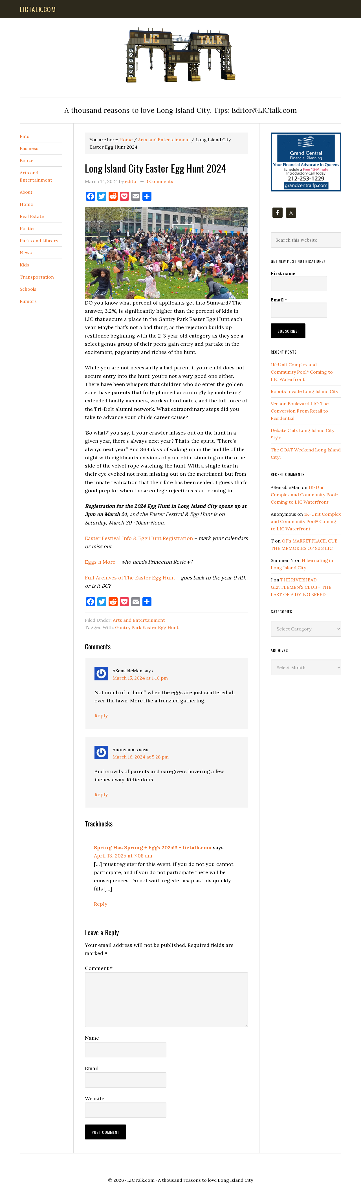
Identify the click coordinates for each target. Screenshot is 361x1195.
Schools (28, 289)
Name (92, 1038)
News (26, 252)
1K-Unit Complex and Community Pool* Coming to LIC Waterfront (302, 372)
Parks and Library (39, 240)
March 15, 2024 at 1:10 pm (140, 678)
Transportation (37, 277)
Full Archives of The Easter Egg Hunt (130, 577)
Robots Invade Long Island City (304, 391)
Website (94, 1098)
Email (92, 1068)
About (26, 192)
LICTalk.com (141, 1180)
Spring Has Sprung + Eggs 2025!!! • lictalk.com (153, 847)
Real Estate (32, 216)
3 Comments (159, 181)
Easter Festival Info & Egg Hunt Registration (139, 538)
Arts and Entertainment (139, 620)
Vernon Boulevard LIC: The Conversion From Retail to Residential (300, 411)
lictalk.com (38, 9)
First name (283, 273)
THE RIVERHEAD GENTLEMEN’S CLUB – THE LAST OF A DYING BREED (301, 587)
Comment (99, 968)
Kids (24, 265)
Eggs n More (100, 562)
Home (26, 204)
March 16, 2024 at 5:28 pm (141, 757)
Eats (24, 136)
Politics (28, 228)
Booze (26, 160)
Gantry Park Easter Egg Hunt (147, 627)
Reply (101, 715)
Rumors (28, 301)
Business (29, 148)
